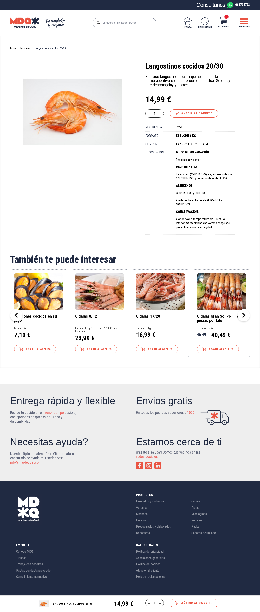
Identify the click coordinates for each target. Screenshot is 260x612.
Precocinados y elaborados (153, 526)
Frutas (195, 508)
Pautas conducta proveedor (34, 570)
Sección (151, 144)
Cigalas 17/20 (148, 316)
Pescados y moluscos (150, 501)
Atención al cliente (147, 570)
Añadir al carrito (194, 113)
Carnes (195, 501)
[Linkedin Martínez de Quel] (157, 465)
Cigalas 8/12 (86, 316)
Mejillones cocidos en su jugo (35, 318)
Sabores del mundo (203, 533)
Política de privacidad (150, 551)
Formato (151, 136)
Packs (195, 526)
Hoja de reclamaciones (150, 577)
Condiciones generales (150, 558)
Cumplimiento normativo (31, 577)
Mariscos (142, 514)
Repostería (143, 533)
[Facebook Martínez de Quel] (139, 465)
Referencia (153, 127)
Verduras (141, 508)
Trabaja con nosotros (29, 564)
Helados (141, 520)
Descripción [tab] (154, 152)
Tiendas (21, 558)
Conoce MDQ (24, 551)
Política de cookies (148, 564)
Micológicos (199, 514)
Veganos (196, 520)
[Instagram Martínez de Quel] (148, 465)
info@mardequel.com (25, 462)
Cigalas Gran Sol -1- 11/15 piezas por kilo (220, 318)
